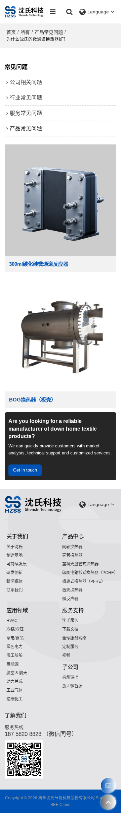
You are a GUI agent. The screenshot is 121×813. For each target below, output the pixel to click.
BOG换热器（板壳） (32, 399)
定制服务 (70, 646)
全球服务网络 (74, 638)
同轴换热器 (72, 547)
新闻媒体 (14, 581)
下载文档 (70, 629)
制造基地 (14, 555)
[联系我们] (108, 785)
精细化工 (14, 699)
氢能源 (12, 664)
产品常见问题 (49, 32)
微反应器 (70, 599)
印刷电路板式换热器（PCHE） (90, 572)
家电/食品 (15, 638)
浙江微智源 (72, 686)
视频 (66, 655)
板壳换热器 (72, 590)
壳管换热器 (72, 555)
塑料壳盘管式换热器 (80, 564)
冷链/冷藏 (15, 629)
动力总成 (14, 681)
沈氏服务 (70, 620)
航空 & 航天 (16, 673)
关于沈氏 (14, 547)
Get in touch (25, 470)
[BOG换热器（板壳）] (61, 336)
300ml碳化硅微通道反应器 (38, 264)
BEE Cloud (60, 804)
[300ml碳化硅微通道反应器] (61, 200)
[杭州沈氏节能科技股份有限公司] (24, 11)
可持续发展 (16, 564)
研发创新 (14, 572)
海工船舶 (14, 655)
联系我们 (14, 590)
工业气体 (14, 690)
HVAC (11, 620)
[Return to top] (108, 802)
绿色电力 (14, 646)
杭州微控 (70, 677)
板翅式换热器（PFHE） (83, 581)
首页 (11, 32)
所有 (25, 32)
